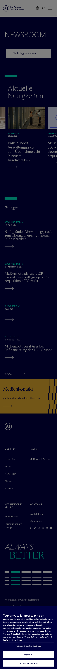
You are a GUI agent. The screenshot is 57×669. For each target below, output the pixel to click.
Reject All (28, 654)
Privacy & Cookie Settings (28, 646)
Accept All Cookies (28, 663)
